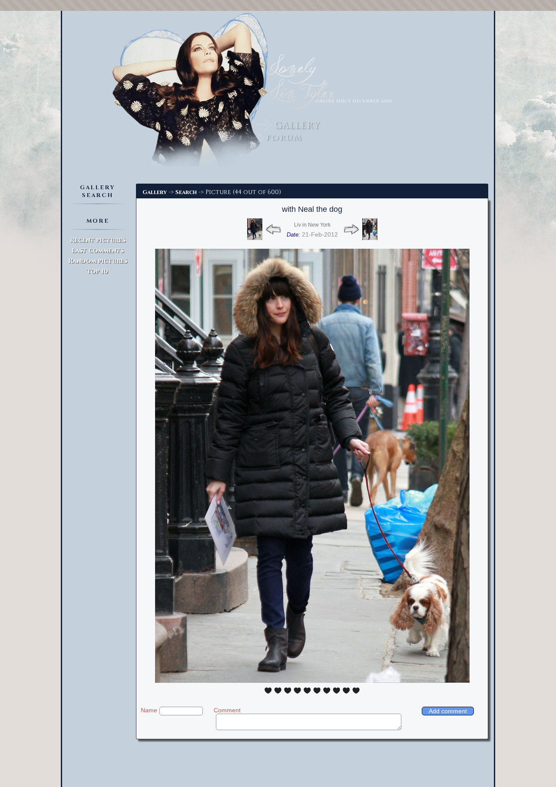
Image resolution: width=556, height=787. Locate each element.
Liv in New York (312, 225)
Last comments (98, 251)
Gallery (154, 192)
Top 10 (97, 271)
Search (186, 192)
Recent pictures (98, 240)
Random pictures (97, 261)
